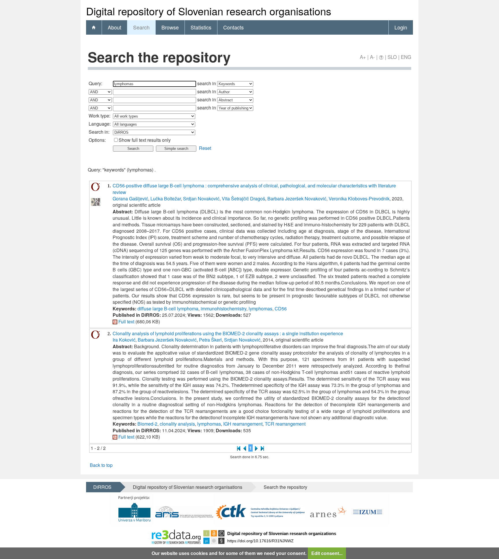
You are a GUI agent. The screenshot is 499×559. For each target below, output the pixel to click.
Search (141, 27)
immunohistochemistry (223, 308)
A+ (363, 56)
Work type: (99, 115)
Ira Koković (124, 339)
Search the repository (285, 487)
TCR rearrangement (285, 423)
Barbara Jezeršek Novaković (296, 198)
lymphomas (260, 308)
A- (372, 56)
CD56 (281, 308)
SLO (392, 56)
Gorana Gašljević (130, 198)
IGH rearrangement (242, 423)
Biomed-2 (147, 423)
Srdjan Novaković (201, 198)
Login (400, 27)
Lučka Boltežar (165, 198)
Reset (205, 148)
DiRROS (102, 487)
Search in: (99, 131)
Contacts (233, 27)
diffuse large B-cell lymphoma (167, 308)
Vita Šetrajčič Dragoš (243, 198)
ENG (406, 56)
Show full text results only (145, 140)
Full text (126, 321)
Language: (100, 123)
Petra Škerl (210, 339)
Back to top (101, 465)
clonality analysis (177, 423)
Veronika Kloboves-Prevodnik (359, 198)
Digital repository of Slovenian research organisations (187, 487)
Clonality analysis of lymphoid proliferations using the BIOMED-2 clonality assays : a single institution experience (228, 333)
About (114, 27)
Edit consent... (326, 553)
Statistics (201, 27)
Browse (170, 27)
